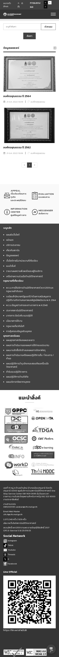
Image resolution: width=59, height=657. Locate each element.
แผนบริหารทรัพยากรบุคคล (18, 381)
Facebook (12, 563)
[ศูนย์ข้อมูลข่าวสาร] (16, 212)
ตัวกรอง (48, 26)
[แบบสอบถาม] (43, 195)
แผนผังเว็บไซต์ (13, 234)
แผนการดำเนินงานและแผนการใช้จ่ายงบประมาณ (27, 345)
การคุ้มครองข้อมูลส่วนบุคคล (19, 331)
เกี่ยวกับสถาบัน (13, 250)
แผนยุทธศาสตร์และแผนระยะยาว (20, 340)
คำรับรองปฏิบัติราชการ (16, 371)
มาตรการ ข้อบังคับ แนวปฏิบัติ (19, 315)
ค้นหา (29, 36)
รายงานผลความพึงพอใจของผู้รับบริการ (24, 271)
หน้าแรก (9, 240)
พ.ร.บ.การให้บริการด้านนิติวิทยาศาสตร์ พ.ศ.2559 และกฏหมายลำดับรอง (29, 289)
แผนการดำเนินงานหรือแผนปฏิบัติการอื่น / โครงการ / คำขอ (30, 356)
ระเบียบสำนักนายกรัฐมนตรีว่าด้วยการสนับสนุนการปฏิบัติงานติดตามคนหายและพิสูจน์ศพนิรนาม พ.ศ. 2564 (31, 298)
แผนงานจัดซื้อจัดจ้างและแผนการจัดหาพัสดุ (26, 350)
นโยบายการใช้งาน (14, 320)
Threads (11, 554)
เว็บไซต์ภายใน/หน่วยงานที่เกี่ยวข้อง (22, 260)
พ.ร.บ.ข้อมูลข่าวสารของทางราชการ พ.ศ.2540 (27, 305)
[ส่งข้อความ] (43, 212)
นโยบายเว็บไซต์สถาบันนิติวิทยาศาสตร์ (19, 523)
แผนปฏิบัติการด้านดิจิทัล (17, 376)
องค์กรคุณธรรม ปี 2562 (17, 147)
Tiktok (10, 545)
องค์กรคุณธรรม (38, 101)
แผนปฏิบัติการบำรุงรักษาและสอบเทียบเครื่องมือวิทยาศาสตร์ (27, 365)
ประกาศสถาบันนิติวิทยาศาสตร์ (19, 310)
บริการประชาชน (13, 245)
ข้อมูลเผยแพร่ (12, 255)
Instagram (12, 540)
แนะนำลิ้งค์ (11, 266)
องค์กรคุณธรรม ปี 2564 (17, 96)
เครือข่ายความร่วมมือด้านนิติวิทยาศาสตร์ (24, 276)
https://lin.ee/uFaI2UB (15, 630)
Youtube (11, 549)
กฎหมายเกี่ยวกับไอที (15, 326)
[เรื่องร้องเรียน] (16, 195)
